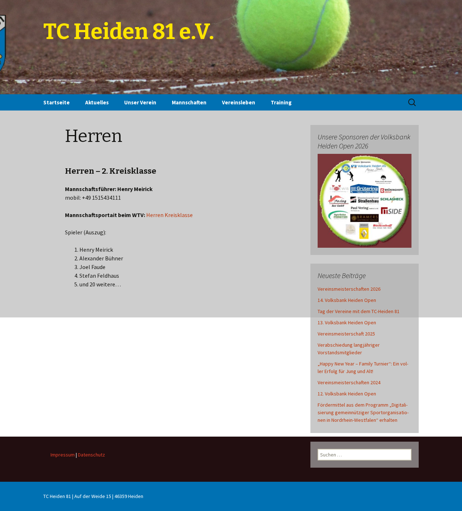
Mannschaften (189, 102)
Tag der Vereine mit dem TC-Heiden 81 (359, 311)
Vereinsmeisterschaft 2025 (346, 333)
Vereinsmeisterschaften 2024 (349, 382)
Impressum (63, 454)
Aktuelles (97, 102)
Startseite (56, 102)
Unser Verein (140, 102)
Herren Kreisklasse (169, 214)
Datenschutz (91, 454)
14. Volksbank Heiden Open (347, 300)
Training (281, 102)
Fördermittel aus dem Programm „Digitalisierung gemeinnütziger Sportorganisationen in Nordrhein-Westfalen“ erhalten (363, 412)
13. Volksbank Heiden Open (347, 322)
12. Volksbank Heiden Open (347, 393)
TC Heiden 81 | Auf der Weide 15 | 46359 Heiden (93, 496)
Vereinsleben (238, 102)
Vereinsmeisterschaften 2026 (349, 289)
